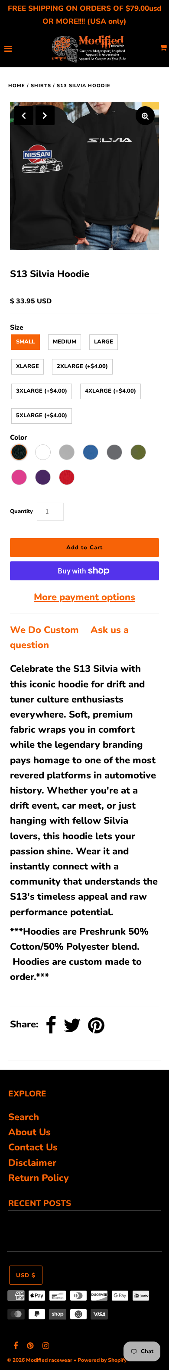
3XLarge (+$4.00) (41, 391)
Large (103, 342)
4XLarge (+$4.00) (110, 391)
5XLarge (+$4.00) (41, 415)
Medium (64, 342)
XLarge (27, 366)
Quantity (21, 511)
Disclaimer (32, 1162)
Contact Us (33, 1147)
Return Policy (38, 1178)
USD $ (26, 1275)
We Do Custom (45, 630)
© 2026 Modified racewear (39, 1360)
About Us (29, 1132)
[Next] (45, 115)
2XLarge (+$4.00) (82, 366)
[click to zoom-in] (145, 115)
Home (16, 85)
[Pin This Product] (96, 1025)
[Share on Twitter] (72, 1025)
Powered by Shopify (102, 1360)
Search (23, 1117)
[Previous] (23, 115)
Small (25, 342)
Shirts (41, 85)
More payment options (84, 597)
